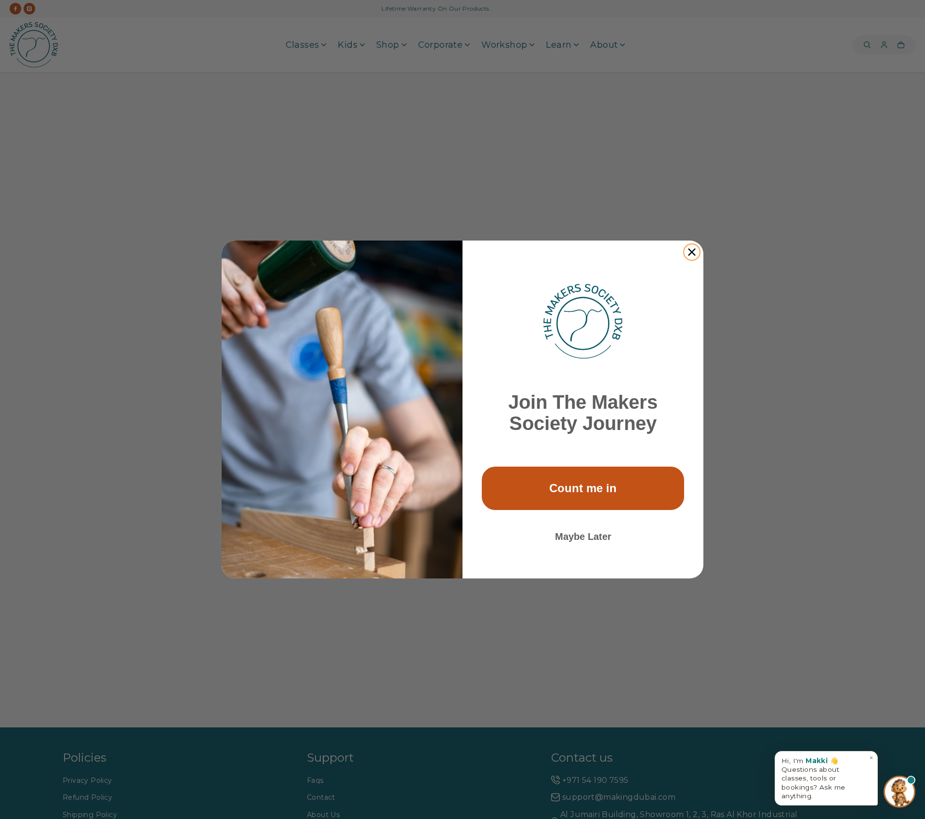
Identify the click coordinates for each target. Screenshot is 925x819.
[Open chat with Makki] (899, 791)
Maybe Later (583, 536)
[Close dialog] (692, 252)
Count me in (583, 488)
